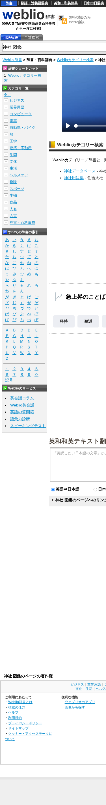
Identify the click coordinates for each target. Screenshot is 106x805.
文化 (13, 161)
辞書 (9, 3)
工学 (13, 141)
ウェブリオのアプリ (80, 702)
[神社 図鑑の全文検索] (31, 37)
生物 (13, 195)
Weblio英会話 (22, 405)
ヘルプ (13, 712)
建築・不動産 (21, 148)
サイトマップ (18, 728)
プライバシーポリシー (25, 723)
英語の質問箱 (22, 412)
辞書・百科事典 (22, 222)
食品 (13, 202)
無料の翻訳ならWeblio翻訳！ (80, 19)
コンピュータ (21, 114)
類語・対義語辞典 (34, 3)
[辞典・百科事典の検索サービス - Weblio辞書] (28, 18)
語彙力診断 (20, 419)
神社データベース (80, 171)
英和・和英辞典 (66, 3)
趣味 (13, 182)
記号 (9, 380)
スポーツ (17, 189)
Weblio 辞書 (12, 60)
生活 (13, 168)
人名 (13, 209)
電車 (13, 121)
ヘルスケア (19, 175)
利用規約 (15, 718)
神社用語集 (74, 177)
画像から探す (75, 707)
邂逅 (88, 321)
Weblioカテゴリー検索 (75, 60)
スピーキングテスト (28, 425)
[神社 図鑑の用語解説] (10, 37)
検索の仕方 (16, 707)
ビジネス (17, 100)
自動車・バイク (22, 127)
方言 (13, 216)
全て (7, 95)
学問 (13, 155)
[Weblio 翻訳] (62, 20)
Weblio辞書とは (20, 702)
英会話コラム (22, 398)
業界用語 (17, 107)
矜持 (64, 321)
